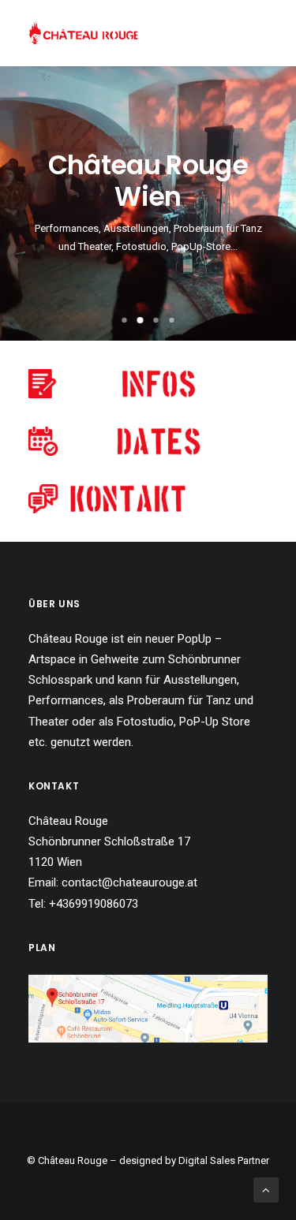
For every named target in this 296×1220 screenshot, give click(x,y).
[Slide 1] (125, 320)
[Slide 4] (172, 320)
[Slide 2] (140, 320)
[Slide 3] (156, 320)
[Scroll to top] (266, 1189)
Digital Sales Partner (223, 1160)
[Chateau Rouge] (83, 33)
